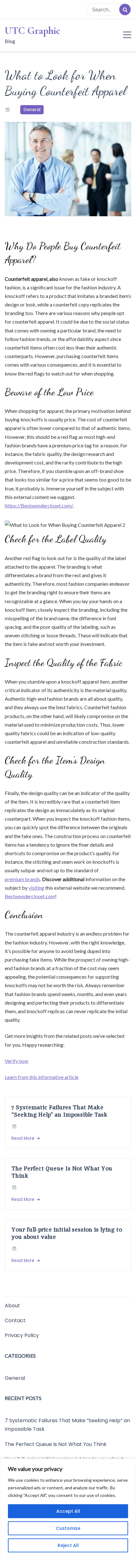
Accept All (68, 1511)
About (12, 1305)
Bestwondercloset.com (30, 896)
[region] (68, 1508)
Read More (23, 1138)
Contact (15, 1320)
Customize (68, 1528)
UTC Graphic (32, 31)
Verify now (16, 1061)
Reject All (68, 1545)
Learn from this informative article (41, 1077)
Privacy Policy (22, 1335)
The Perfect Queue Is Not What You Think (61, 1172)
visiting (36, 888)
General (31, 110)
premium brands (22, 879)
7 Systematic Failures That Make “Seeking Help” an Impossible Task (59, 1111)
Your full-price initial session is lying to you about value (66, 1233)
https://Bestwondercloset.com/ (39, 505)
